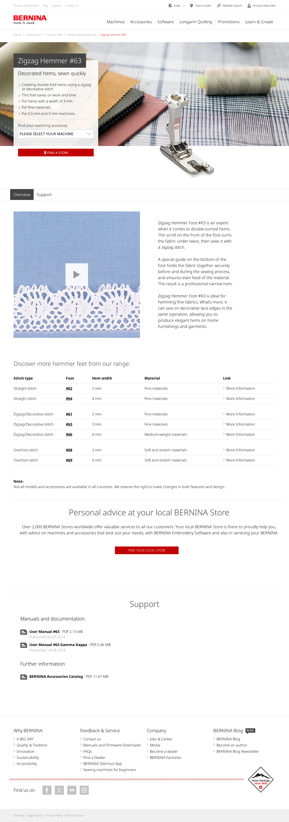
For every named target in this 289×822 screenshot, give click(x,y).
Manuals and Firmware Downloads (112, 745)
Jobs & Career (161, 738)
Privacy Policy (54, 815)
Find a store (57, 153)
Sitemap (19, 815)
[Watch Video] (77, 274)
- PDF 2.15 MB (56, 631)
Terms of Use (75, 815)
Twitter (59, 790)
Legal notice (35, 815)
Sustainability (28, 757)
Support (57, 5)
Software (165, 21)
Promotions (229, 21)
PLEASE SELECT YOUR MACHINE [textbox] (46, 133)
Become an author (232, 745)
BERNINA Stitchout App (102, 763)
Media (155, 745)
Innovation (26, 751)
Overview (22, 194)
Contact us (92, 738)
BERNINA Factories (165, 757)
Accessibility (27, 763)
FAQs (87, 751)
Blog (45, 5)
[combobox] (56, 134)
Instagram (84, 790)
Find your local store (146, 550)
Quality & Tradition (32, 745)
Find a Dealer (94, 757)
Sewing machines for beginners (109, 769)
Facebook (46, 790)
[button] (184, 6)
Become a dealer (164, 751)
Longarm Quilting (195, 21)
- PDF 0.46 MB (70, 644)
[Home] (30, 19)
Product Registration (26, 5)
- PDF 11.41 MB (68, 676)
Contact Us (72, 5)
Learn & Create (259, 21)
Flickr (71, 790)
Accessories (141, 21)
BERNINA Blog (228, 738)
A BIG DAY (25, 738)
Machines (116, 21)
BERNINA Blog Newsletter (238, 751)
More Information (240, 388)
